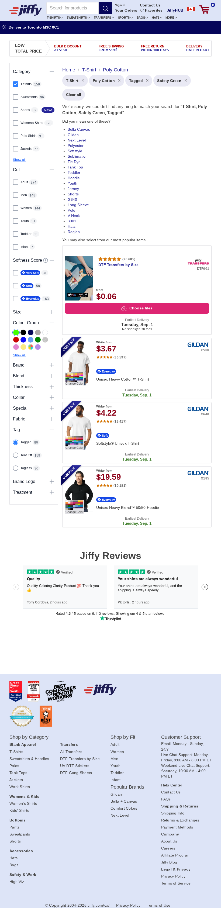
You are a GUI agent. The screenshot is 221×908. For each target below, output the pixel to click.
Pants (14, 827)
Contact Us (150, 5)
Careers (168, 848)
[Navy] (30, 332)
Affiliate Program (176, 855)
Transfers (103, 17)
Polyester (76, 145)
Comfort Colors (123, 808)
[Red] (16, 340)
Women (117, 752)
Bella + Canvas (123, 801)
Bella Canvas (79, 129)
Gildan (73, 135)
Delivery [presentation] (197, 48)
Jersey (73, 189)
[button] (55, 17)
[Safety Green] (16, 332)
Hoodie (74, 178)
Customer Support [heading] (181, 737)
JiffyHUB (175, 10)
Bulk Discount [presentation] (67, 48)
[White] (45, 332)
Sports (124, 17)
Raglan (74, 232)
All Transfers (71, 752)
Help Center (171, 785)
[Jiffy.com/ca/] (109, 689)
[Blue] (30, 340)
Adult (114, 744)
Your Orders (126, 10)
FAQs (166, 799)
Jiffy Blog (169, 862)
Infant (115, 780)
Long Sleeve (78, 205)
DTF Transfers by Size (80, 759)
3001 (72, 221)
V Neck (74, 215)
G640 (72, 199)
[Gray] (38, 332)
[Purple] (38, 347)
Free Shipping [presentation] (111, 48)
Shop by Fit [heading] (122, 737)
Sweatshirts (77, 17)
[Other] (30, 347)
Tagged (136, 80)
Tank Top (75, 167)
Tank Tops (18, 773)
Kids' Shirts (19, 810)
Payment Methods (177, 827)
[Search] (105, 8)
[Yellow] (23, 347)
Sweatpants (19, 834)
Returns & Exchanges (180, 820)
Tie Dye (74, 162)
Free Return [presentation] (155, 48)
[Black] (23, 332)
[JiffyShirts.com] (25, 10)
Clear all (73, 94)
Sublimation (78, 156)
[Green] (38, 340)
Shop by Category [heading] (29, 737)
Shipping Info (172, 813)
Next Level (77, 140)
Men (114, 759)
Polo (71, 210)
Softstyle (75, 151)
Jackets (16, 780)
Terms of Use (158, 905)
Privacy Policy (173, 876)
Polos (14, 766)
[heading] (135, 303)
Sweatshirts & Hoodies (29, 759)
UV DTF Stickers (74, 766)
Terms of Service (176, 883)
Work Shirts (19, 787)
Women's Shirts (23, 803)
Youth (72, 183)
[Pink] (16, 347)
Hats (156, 17)
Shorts (73, 194)
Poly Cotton (104, 80)
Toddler (74, 172)
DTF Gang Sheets (76, 773)
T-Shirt (72, 80)
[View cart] (204, 9)
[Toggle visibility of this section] (51, 71)
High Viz (16, 881)
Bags (141, 17)
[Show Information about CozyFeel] (45, 260)
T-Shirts (53, 17)
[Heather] (45, 340)
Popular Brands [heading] (127, 787)
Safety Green (169, 80)
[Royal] (23, 340)
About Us (169, 841)
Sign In (120, 5)
